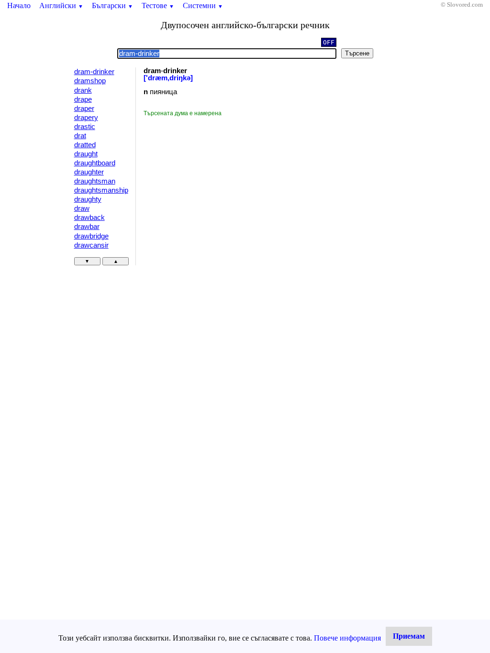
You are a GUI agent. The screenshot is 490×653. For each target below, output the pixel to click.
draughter (89, 172)
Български (112, 5)
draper (84, 108)
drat (80, 136)
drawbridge (91, 236)
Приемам (409, 636)
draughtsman (94, 181)
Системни (203, 5)
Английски (61, 5)
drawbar (87, 226)
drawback (89, 217)
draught (86, 154)
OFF (328, 42)
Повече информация (347, 638)
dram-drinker (94, 72)
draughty (87, 199)
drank (83, 90)
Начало (19, 5)
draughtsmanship (101, 190)
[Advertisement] (224, 189)
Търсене (357, 53)
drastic (84, 127)
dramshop (90, 81)
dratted (85, 145)
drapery (86, 117)
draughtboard (94, 163)
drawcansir (91, 245)
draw (81, 208)
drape (83, 99)
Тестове (158, 5)
